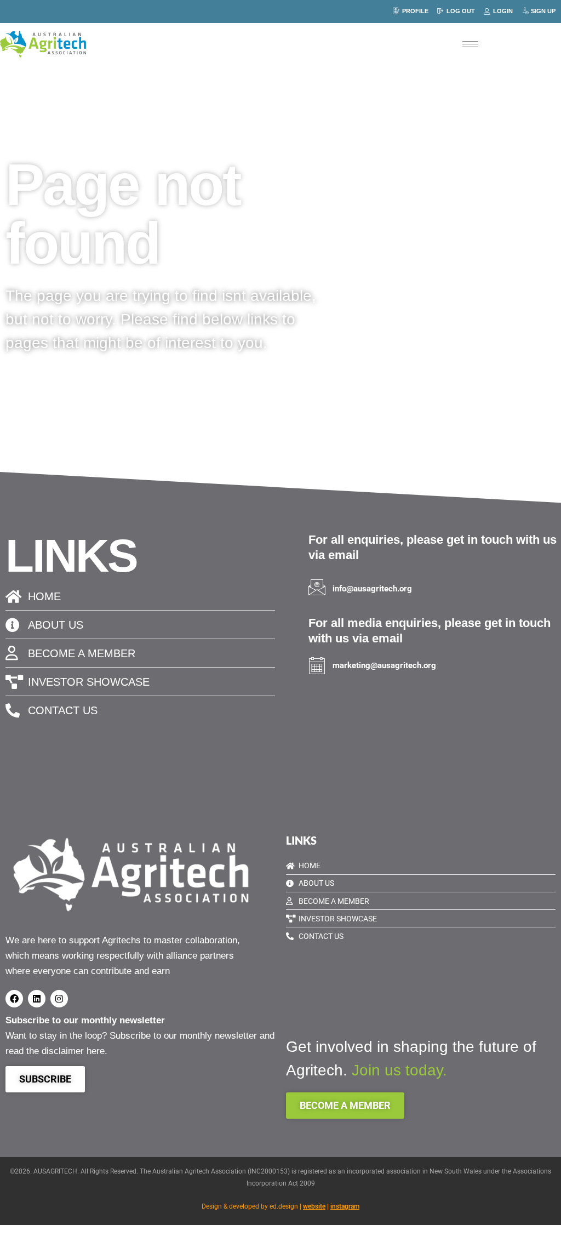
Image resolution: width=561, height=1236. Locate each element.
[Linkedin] (36, 998)
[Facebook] (14, 998)
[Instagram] (59, 998)
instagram (344, 1206)
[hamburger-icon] (470, 44)
